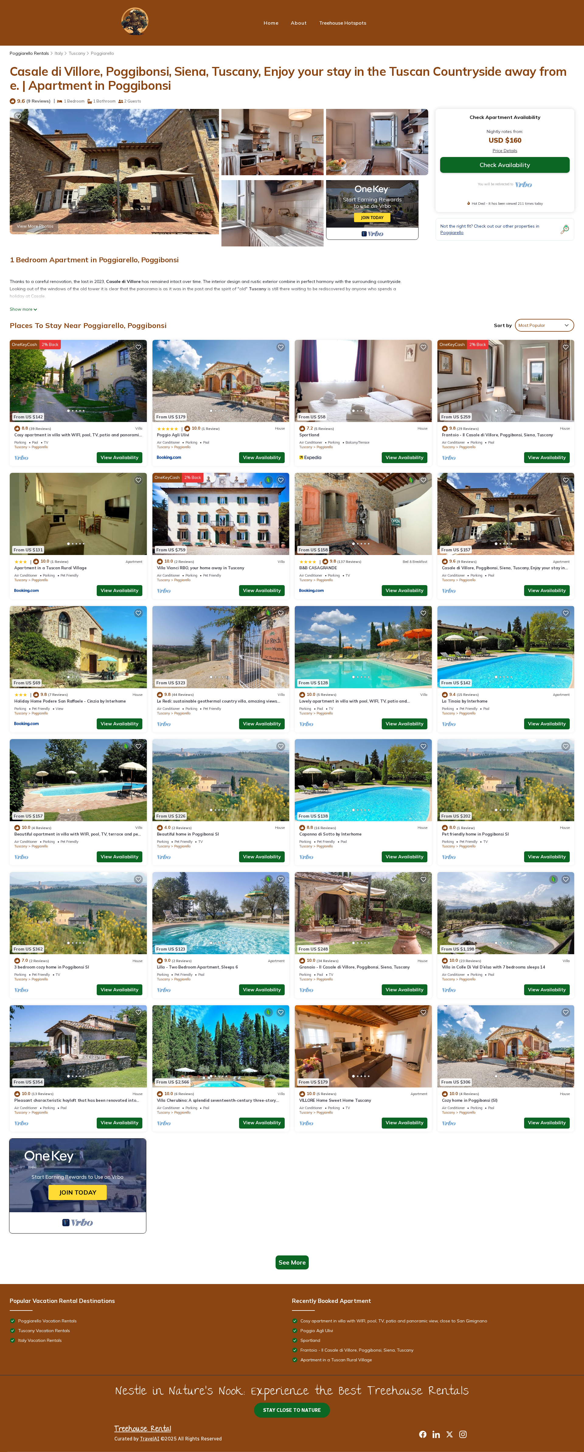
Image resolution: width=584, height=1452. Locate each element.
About (299, 23)
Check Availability (505, 165)
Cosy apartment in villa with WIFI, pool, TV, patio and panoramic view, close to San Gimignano (394, 1321)
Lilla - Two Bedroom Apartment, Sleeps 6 (197, 967)
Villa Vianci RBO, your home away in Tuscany (200, 567)
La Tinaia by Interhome (465, 701)
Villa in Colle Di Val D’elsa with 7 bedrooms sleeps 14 (493, 967)
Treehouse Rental (142, 1429)
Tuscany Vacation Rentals (44, 1330)
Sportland (309, 434)
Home (271, 23)
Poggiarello (102, 53)
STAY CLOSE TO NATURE (292, 1410)
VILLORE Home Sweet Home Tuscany (335, 1100)
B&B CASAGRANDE (318, 567)
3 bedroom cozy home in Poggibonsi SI (51, 967)
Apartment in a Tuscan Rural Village (50, 567)
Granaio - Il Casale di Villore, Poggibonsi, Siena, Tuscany (354, 967)
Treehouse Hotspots (342, 23)
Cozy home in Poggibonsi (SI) (470, 1100)
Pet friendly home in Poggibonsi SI (475, 834)
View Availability (119, 457)
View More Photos (35, 226)
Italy (59, 53)
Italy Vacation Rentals (40, 1340)
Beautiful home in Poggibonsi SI (188, 834)
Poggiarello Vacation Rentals (47, 1321)
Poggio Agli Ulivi (173, 434)
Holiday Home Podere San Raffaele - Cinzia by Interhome (70, 701)
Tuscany (77, 53)
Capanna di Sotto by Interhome (330, 834)
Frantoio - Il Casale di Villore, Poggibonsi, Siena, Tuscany (497, 434)
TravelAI (149, 1439)
